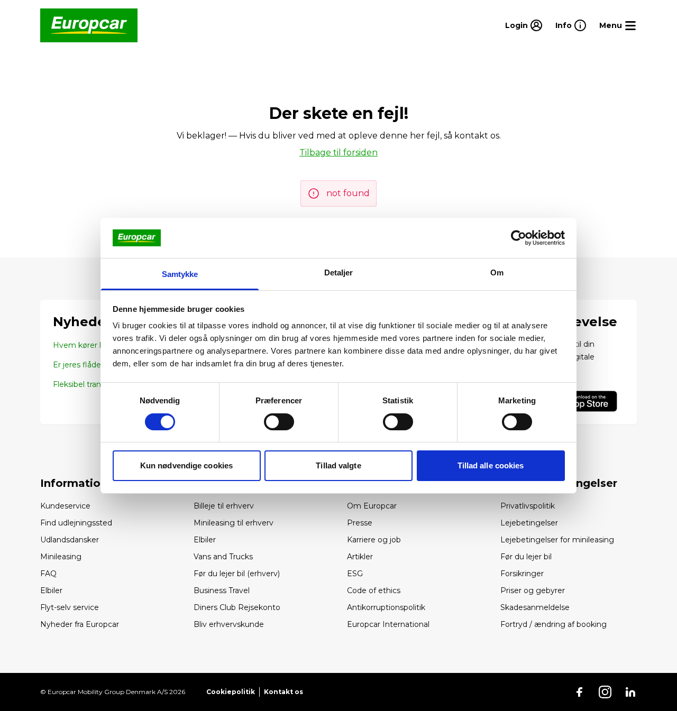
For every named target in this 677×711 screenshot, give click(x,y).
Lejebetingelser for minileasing (557, 539)
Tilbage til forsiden (338, 152)
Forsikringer (522, 573)
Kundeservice (65, 506)
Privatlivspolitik (527, 506)
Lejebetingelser (529, 523)
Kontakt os (283, 692)
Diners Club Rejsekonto (237, 607)
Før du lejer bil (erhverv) (237, 573)
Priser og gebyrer (532, 590)
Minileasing (60, 556)
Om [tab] (497, 272)
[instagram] (605, 692)
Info (563, 25)
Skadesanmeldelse (535, 607)
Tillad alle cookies (491, 465)
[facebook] (579, 692)
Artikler (360, 556)
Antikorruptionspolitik (386, 607)
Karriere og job (374, 539)
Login (516, 25)
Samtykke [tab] (180, 274)
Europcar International (388, 624)
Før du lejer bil (526, 556)
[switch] (279, 421)
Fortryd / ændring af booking (553, 624)
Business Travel (222, 590)
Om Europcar (372, 506)
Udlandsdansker (69, 539)
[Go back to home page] (89, 25)
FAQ (48, 573)
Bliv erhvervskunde (229, 624)
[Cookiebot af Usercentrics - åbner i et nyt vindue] (518, 238)
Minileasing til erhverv (233, 523)
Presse (359, 523)
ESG (355, 573)
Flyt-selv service (69, 607)
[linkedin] (630, 692)
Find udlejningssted (76, 523)
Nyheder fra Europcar (79, 624)
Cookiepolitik (230, 692)
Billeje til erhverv (224, 506)
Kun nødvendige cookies (186, 465)
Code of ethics (373, 590)
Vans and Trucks (223, 556)
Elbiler (51, 590)
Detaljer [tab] (338, 272)
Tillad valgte (338, 465)
